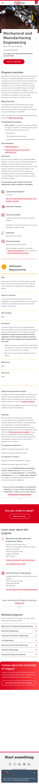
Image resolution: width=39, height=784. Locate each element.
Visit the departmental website (16, 564)
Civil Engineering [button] (7, 640)
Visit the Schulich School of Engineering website (22, 589)
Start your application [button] (14, 62)
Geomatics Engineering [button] (9, 650)
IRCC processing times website (19, 432)
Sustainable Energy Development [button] (13, 654)
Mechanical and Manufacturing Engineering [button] (17, 626)
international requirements (19, 494)
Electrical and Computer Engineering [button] (14, 645)
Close (34, 774)
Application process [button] (19, 516)
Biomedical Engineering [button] (9, 631)
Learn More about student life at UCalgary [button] (18, 683)
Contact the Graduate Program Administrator (20, 560)
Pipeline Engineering (11, 147)
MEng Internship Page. (16, 118)
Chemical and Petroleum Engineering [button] (14, 635)
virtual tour (19, 603)
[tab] (19, 626)
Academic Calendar (28, 401)
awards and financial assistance (18, 253)
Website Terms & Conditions (21, 780)
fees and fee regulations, (16, 251)
